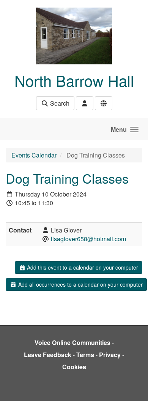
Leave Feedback (47, 354)
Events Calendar (34, 155)
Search (59, 103)
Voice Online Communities (72, 342)
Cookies (74, 366)
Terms (85, 354)
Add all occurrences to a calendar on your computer (80, 284)
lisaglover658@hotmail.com (88, 238)
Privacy (110, 354)
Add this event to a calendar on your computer (81, 267)
